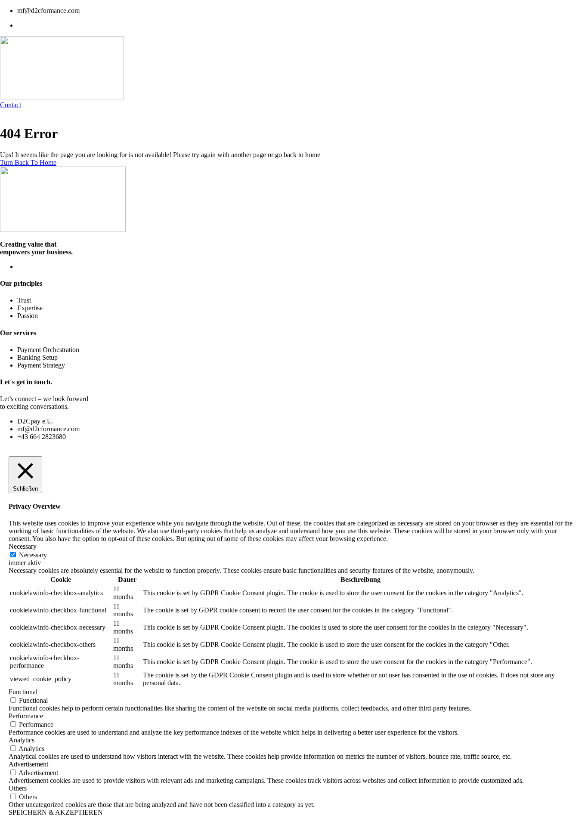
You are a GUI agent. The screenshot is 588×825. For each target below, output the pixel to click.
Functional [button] (23, 691)
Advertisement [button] (28, 764)
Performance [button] (26, 716)
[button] (10, 104)
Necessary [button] (23, 546)
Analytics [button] (21, 740)
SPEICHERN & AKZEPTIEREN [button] (56, 812)
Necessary (33, 555)
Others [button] (18, 788)
